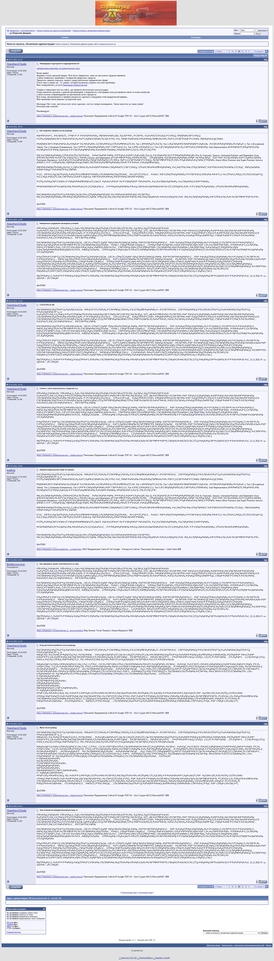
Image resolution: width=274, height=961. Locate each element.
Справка (65, 37)
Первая (218, 51)
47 (229, 51)
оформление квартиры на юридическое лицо (58, 68)
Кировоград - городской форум (22, 31)
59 (246, 51)
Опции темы (259, 56)
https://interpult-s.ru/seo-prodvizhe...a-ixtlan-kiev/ (59, 549)
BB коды (10, 922)
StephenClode (16, 64)
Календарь (196, 37)
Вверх (268, 945)
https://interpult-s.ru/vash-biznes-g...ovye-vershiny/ (60, 630)
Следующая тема (145, 892)
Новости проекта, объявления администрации (91, 31)
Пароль (237, 34)
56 (236, 51)
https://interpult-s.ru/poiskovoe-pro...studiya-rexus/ (60, 116)
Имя (236, 30)
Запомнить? (263, 31)
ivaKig (11, 470)
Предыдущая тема (129, 892)
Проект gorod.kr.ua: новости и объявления (54, 31)
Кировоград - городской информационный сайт (243, 945)
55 (233, 51)
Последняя (259, 51)
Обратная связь (213, 945)
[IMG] (9, 926)
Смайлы (10, 924)
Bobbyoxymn (16, 564)
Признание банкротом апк (75, 85)
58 (243, 51)
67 (249, 51)
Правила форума (14, 932)
